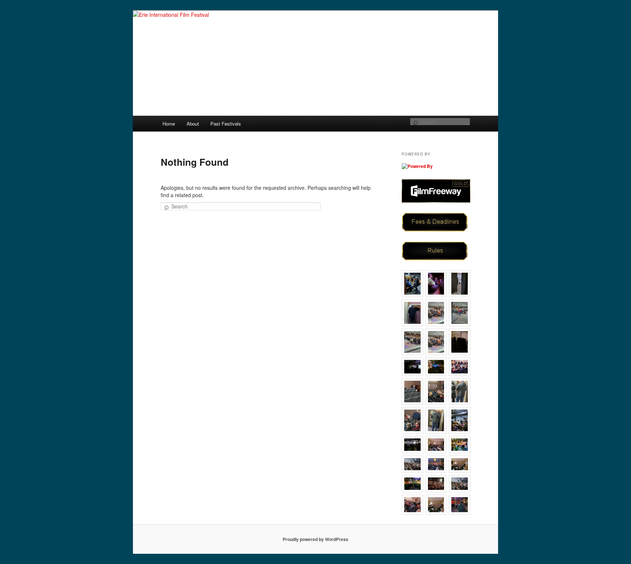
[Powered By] (417, 165)
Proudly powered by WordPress (315, 539)
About (193, 123)
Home (168, 123)
